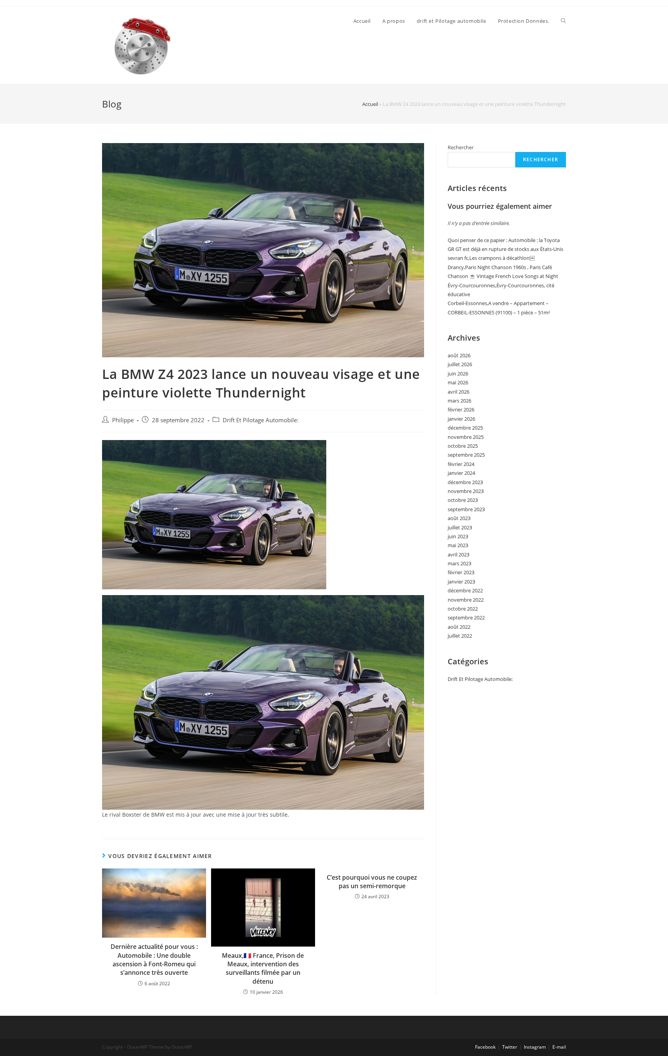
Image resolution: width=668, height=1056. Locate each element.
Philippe (123, 420)
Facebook (485, 1047)
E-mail (559, 1047)
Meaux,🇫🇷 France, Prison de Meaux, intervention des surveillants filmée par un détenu (263, 968)
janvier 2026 (461, 418)
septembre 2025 (466, 454)
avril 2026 (458, 391)
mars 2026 (459, 400)
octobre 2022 (463, 608)
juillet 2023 (460, 527)
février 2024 (461, 464)
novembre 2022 (466, 599)
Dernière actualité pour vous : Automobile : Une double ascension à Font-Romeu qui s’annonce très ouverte (154, 959)
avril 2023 (458, 554)
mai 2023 (458, 545)
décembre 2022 (465, 590)
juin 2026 (458, 373)
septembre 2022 (466, 617)
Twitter (509, 1047)
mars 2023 (459, 563)
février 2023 (461, 572)
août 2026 (459, 355)
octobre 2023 (463, 499)
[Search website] (563, 21)
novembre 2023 (466, 491)
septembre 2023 (466, 509)
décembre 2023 (465, 482)
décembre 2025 (465, 427)
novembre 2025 (466, 436)
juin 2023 (458, 536)
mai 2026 (458, 382)
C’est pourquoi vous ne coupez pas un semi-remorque (372, 881)
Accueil (370, 104)
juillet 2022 (460, 635)
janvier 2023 (461, 581)
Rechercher (461, 147)
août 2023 (459, 518)
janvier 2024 (461, 472)
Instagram (535, 1047)
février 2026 (461, 409)
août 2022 (459, 626)
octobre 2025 (463, 445)
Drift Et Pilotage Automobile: (260, 420)
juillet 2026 (460, 364)
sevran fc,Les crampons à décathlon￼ (491, 257)
